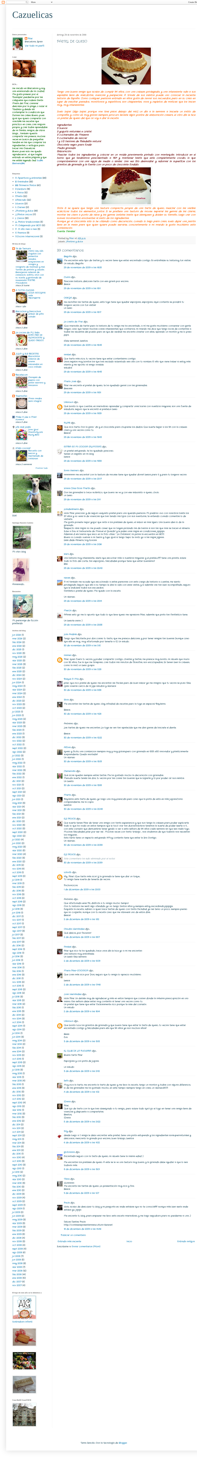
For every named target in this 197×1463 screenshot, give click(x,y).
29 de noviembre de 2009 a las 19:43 (83, 437)
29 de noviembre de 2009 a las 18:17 (82, 312)
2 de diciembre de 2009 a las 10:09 (82, 960)
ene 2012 (16, 1120)
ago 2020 (17, 835)
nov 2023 (17, 704)
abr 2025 (17, 660)
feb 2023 (17, 729)
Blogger (123, 1442)
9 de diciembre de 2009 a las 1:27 (81, 1193)
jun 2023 (16, 715)
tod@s (40, 160)
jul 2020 (16, 839)
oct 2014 (16, 1022)
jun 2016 (16, 960)
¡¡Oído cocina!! (23, 448)
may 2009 (17, 1219)
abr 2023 (17, 722)
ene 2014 (16, 1051)
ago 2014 (17, 1029)
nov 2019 (16, 868)
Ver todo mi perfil (34, 45)
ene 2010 (16, 1190)
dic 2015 (16, 978)
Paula (67, 1202)
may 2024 (17, 686)
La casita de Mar (73, 321)
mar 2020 (17, 854)
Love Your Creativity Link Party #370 (35, 432)
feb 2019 (16, 887)
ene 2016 (16, 974)
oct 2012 (16, 1098)
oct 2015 (16, 985)
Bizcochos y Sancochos (28, 311)
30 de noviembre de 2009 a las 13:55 (83, 785)
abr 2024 (17, 689)
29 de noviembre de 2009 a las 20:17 (83, 478)
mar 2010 (17, 1183)
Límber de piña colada (36, 315)
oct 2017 (16, 923)
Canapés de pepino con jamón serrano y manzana (36, 381)
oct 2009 (17, 1201)
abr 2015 (16, 1000)
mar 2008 (17, 1270)
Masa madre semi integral (35, 400)
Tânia (67, 1178)
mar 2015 (17, 1004)
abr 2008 (17, 1267)
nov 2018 (16, 894)
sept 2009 (17, 1205)
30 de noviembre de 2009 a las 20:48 (83, 809)
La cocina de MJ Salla (27, 332)
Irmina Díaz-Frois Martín (77, 488)
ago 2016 (16, 952)
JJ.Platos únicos (23, 214)
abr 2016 (16, 963)
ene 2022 (17, 777)
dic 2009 (16, 1194)
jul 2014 (16, 1033)
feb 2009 (16, 1230)
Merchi (68, 610)
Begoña (68, 256)
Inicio (129, 1241)
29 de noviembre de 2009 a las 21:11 (82, 499)
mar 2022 (17, 770)
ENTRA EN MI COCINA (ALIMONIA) (82, 446)
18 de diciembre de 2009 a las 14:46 (82, 1229)
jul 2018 (16, 909)
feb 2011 (16, 1146)
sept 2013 (17, 1062)
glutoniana (69, 1152)
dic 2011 (16, 1124)
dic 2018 (16, 890)
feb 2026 (17, 642)
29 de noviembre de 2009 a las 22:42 (83, 568)
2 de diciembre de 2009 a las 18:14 (82, 1011)
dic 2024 (17, 675)
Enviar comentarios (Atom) (86, 1246)
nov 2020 (17, 825)
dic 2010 (16, 1153)
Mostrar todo (41, 468)
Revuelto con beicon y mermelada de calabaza (35, 454)
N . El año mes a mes (26, 229)
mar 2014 (17, 1044)
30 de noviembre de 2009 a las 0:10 (82, 645)
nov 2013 (16, 1055)
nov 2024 (17, 678)
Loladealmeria (71, 509)
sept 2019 (17, 876)
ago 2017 (16, 930)
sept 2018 (17, 901)
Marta (67, 794)
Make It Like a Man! (26, 417)
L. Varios (19, 218)
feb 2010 (16, 1186)
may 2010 (17, 1175)
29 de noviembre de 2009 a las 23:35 (83, 624)
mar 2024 (17, 693)
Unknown (68, 402)
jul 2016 (16, 956)
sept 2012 (17, 1102)
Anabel (67, 946)
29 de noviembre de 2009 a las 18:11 (82, 288)
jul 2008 (16, 1256)
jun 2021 (16, 799)
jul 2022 (16, 755)
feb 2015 (16, 1007)
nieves (67, 577)
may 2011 (16, 1139)
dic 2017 (16, 916)
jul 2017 (16, 934)
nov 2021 (16, 784)
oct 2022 (17, 744)
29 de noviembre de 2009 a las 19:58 (83, 460)
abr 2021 (16, 806)
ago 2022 (17, 751)
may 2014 (17, 1040)
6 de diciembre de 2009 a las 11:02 (82, 1142)
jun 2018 (16, 912)
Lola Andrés (70, 634)
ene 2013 (16, 1088)
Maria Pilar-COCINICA (76, 970)
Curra (67, 277)
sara (66, 554)
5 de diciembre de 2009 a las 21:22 (82, 1121)
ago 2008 (17, 1252)
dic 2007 (16, 1281)
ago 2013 (16, 1066)
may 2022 (17, 762)
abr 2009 (17, 1223)
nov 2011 (16, 1128)
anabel (67, 354)
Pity (66, 1131)
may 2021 (17, 803)
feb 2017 (16, 938)
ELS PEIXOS (70, 818)
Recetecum (22, 374)
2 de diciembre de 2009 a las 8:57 (82, 937)
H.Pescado (20, 199)
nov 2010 (16, 1157)
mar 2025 (17, 664)
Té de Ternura (23, 248)
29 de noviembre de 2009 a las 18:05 (83, 267)
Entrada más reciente (69, 1241)
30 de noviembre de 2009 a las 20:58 (83, 845)
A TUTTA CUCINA (25, 290)
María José (70, 381)
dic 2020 (16, 821)
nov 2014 (16, 1018)
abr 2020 (17, 850)
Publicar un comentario (73, 1235)
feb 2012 (16, 1117)
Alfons (67, 747)
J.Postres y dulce (74, 241)
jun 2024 (16, 682)
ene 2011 (16, 1150)
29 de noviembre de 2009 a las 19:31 (82, 392)
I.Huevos (19, 203)
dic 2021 (16, 781)
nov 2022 (17, 740)
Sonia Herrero (71, 470)
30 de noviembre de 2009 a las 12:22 (83, 737)
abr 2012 (16, 1110)
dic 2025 (16, 649)
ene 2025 (17, 671)
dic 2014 (16, 1014)
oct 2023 (17, 708)
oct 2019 (16, 872)
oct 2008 (17, 1245)
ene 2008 (17, 1278)
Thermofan (21, 396)
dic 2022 (16, 737)
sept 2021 (17, 792)
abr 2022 (17, 766)
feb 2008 (17, 1274)
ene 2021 (16, 817)
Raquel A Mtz (71, 679)
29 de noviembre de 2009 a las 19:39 (82, 413)
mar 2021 (17, 810)
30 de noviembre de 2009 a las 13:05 (83, 761)
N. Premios (20, 232)
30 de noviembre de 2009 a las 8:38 (82, 690)
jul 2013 (16, 1069)
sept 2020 (17, 832)
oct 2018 (16, 898)
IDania (67, 1101)
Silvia (66, 699)
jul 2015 (16, 996)
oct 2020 (17, 828)
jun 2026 (16, 634)
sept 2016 (17, 949)
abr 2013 (16, 1077)
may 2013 (17, 1073)
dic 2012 (16, 1091)
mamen (67, 655)
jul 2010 (16, 1172)
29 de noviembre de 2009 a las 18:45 (83, 345)
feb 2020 (17, 857)
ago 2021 (16, 795)
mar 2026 (17, 638)
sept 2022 (17, 748)
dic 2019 (16, 865)
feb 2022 (17, 773)
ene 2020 (17, 861)
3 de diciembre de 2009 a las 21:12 (82, 1071)
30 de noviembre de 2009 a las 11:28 (82, 713)
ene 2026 (17, 646)
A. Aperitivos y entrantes (28, 177)
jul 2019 (15, 879)
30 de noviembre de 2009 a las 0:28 (82, 669)
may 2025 (17, 656)
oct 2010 (16, 1161)
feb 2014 (16, 1047)
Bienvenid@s (18, 163)
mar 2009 (17, 1226)
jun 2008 (16, 1259)
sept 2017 (17, 927)
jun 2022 (16, 759)
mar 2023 (17, 726)
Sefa (66, 1080)
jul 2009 (16, 1212)
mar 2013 (17, 1080)
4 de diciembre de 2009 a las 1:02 (81, 1091)
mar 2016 (17, 967)
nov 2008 (17, 1241)
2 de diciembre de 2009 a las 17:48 (82, 984)
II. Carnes (20, 207)
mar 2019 (17, 883)
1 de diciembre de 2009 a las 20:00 (82, 889)
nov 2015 (16, 982)
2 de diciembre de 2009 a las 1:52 (81, 919)
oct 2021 (16, 788)
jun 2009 (16, 1215)
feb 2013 (16, 1084)
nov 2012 (16, 1095)
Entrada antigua (186, 1241)
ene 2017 (16, 941)
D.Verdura (20, 189)
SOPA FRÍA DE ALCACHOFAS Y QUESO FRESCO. (36, 338)
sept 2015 (17, 989)
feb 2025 (17, 667)
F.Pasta (18, 196)
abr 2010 (16, 1179)
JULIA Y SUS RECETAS (27, 353)
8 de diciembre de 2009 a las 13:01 (82, 1169)
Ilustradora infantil (22, 1321)
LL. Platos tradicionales (27, 221)
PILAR (67, 422)
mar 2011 (16, 1142)
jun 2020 (16, 843)
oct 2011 (16, 1131)
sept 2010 (17, 1164)
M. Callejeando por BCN (28, 225)
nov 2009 (17, 1197)
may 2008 (17, 1263)
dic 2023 (16, 700)
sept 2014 (17, 1025)
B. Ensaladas (21, 181)
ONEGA (68, 297)
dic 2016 (16, 945)
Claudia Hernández (74, 928)
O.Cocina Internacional (27, 236)
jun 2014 (16, 1036)
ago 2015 (16, 993)
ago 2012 (16, 1106)
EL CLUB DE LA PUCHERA (77, 1050)
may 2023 (17, 719)
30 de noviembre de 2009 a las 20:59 (83, 862)
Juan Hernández (72, 994)
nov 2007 (17, 1285)
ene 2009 (17, 1234)
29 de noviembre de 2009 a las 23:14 (83, 601)
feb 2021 (16, 813)
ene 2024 (17, 697)
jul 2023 (16, 711)
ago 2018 (16, 905)
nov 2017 (16, 919)
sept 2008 (17, 1248)
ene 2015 (16, 1011)
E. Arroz (19, 192)
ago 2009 (17, 1208)
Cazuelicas (32, 15)
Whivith (67, 872)
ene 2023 (17, 733)
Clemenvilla (69, 771)
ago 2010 (16, 1168)
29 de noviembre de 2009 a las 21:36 (83, 544)
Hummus (20, 419)
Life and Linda (23, 427)
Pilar (30, 38)
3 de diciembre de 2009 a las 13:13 (82, 1041)
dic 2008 (16, 1237)
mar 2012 (17, 1113)
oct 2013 (16, 1058)
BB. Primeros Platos (25, 185)
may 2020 (17, 846)
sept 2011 (17, 1135)
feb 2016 (16, 971)
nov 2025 (17, 653)
